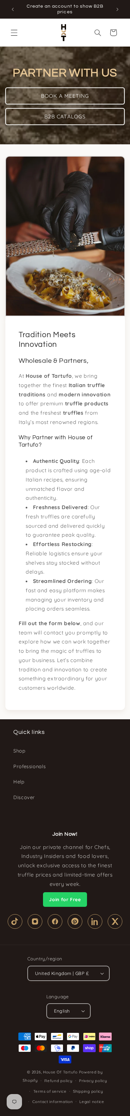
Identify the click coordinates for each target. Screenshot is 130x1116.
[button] (14, 32)
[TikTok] (15, 921)
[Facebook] (55, 921)
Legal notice (91, 1101)
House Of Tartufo (60, 1071)
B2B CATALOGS (65, 116)
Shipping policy (88, 1091)
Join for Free (65, 900)
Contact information (52, 1101)
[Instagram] (35, 921)
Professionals (29, 766)
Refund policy (58, 1080)
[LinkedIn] (95, 921)
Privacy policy (93, 1080)
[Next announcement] (117, 9)
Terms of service (50, 1091)
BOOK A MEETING (65, 95)
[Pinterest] (75, 921)
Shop (19, 751)
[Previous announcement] (12, 9)
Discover (24, 797)
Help (19, 781)
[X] (115, 921)
